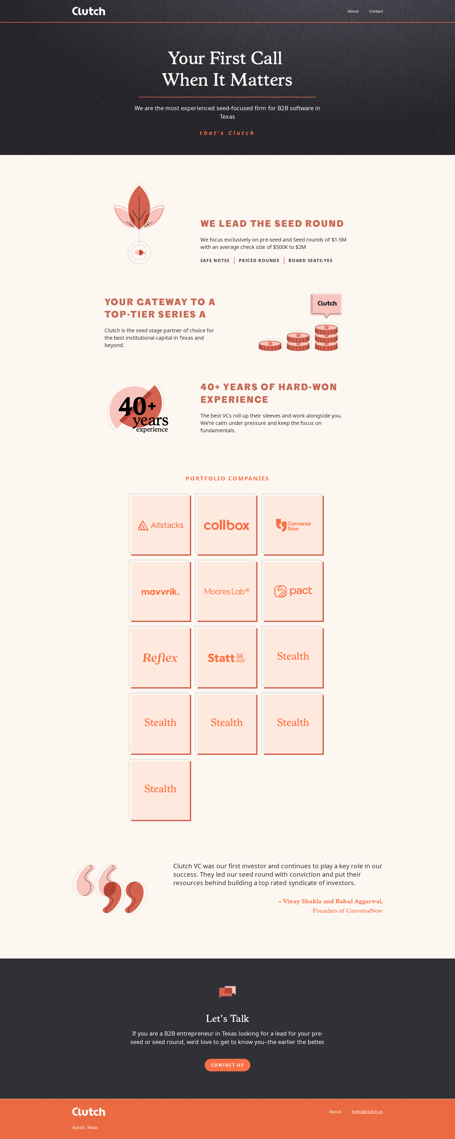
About (353, 11)
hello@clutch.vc (367, 1112)
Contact (376, 11)
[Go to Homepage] (88, 11)
